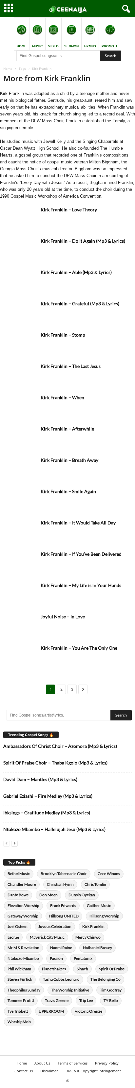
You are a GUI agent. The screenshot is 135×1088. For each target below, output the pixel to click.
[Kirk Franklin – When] (19, 406)
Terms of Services (72, 1063)
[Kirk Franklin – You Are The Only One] (19, 657)
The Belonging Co (105, 979)
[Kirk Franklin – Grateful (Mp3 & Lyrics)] (19, 312)
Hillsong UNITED (64, 916)
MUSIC (37, 46)
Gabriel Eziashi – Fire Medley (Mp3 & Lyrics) (47, 796)
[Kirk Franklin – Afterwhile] (19, 438)
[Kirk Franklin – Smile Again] (19, 500)
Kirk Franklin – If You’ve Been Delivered (81, 554)
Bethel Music (19, 873)
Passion (56, 958)
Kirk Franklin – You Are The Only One (79, 648)
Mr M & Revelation (23, 947)
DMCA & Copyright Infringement (93, 1070)
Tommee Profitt (21, 1000)
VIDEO (53, 46)
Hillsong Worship (104, 916)
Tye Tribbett (18, 1011)
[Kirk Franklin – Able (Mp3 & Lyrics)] (19, 281)
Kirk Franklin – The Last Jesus (71, 366)
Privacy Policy (107, 1063)
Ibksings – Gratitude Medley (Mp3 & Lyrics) (46, 812)
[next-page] (14, 843)
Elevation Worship (23, 905)
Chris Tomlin (95, 884)
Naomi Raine (61, 947)
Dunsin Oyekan (81, 894)
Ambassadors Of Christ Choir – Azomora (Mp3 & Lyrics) (60, 746)
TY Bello (111, 1000)
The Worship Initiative (70, 990)
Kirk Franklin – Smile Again (68, 491)
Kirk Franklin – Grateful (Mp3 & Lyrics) (80, 303)
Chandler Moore (22, 884)
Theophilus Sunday (24, 990)
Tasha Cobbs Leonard (61, 979)
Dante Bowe (18, 894)
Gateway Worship (23, 916)
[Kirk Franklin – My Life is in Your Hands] (19, 594)
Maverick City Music (47, 937)
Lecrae (13, 937)
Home (7, 68)
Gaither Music (99, 905)
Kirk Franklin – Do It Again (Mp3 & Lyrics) (83, 241)
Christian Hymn (60, 884)
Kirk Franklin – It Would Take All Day (78, 522)
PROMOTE (110, 46)
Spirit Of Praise (112, 968)
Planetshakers (54, 968)
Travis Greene (56, 1000)
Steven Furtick (20, 979)
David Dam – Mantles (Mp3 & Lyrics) (40, 779)
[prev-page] (6, 843)
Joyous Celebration (54, 926)
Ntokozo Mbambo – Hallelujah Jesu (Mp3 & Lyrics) (54, 829)
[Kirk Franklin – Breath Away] (19, 469)
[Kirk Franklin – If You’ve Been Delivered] (19, 563)
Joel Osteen (18, 926)
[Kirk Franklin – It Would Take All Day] (19, 532)
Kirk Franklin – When (62, 397)
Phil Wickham (19, 968)
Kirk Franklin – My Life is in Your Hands (81, 585)
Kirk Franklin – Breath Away (69, 460)
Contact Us (23, 1070)
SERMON (71, 46)
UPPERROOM (51, 1011)
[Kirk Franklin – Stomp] (19, 344)
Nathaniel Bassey (97, 947)
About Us (42, 1063)
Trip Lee (86, 1000)
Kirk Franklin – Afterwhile (67, 428)
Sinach (82, 968)
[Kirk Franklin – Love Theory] (19, 218)
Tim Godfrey (111, 990)
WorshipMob (19, 1021)
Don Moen (48, 894)
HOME (22, 46)
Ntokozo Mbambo (23, 958)
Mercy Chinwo (88, 937)
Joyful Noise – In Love (63, 616)
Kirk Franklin (93, 926)
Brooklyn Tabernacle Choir (64, 873)
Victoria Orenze (88, 1011)
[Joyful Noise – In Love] (19, 625)
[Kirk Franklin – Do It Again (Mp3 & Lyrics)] (19, 250)
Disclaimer (49, 1070)
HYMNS (90, 46)
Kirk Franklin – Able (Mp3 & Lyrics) (76, 272)
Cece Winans (109, 873)
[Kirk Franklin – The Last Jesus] (19, 375)
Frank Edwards (63, 905)
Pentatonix (83, 958)
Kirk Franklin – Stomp (63, 335)
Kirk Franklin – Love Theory (69, 209)
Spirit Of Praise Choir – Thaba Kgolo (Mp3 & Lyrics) (55, 762)
